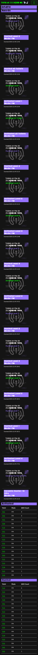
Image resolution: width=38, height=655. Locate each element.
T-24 (3, 575)
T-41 (3, 512)
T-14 (3, 567)
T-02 (3, 551)
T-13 (3, 563)
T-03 (3, 555)
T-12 (3, 528)
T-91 (3, 531)
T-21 (3, 535)
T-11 (3, 559)
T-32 (3, 547)
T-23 (3, 539)
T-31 (3, 543)
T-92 (3, 516)
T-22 (3, 571)
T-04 (3, 524)
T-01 (3, 520)
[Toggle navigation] (34, 3)
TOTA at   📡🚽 (14, 3)
